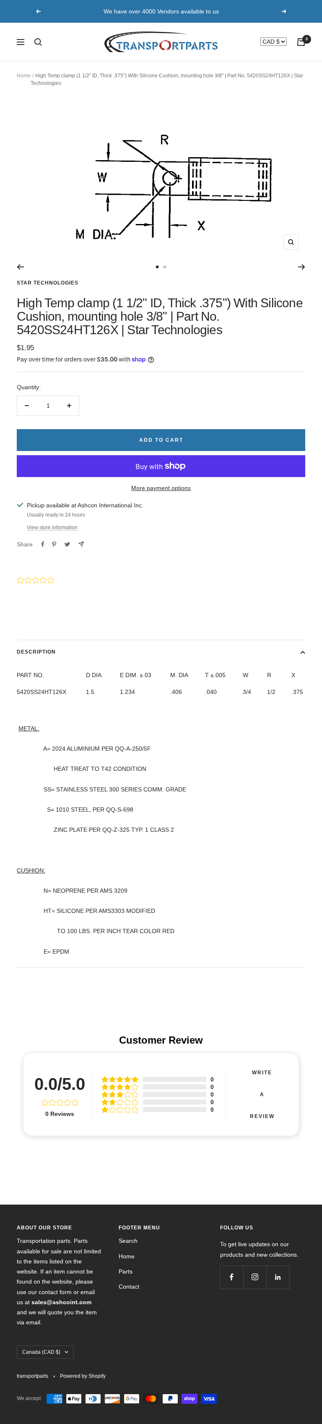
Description (36, 652)
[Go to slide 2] (165, 267)
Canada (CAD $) (41, 1352)
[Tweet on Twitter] (67, 544)
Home (24, 76)
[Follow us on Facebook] (231, 1277)
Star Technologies (47, 283)
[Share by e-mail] (81, 544)
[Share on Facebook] (42, 544)
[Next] (301, 267)
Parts (125, 1271)
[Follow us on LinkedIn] (277, 1277)
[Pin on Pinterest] (54, 544)
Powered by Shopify (83, 1376)
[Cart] (301, 42)
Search (128, 1240)
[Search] (38, 42)
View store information (52, 527)
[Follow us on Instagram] (254, 1277)
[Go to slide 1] (157, 267)
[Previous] (20, 267)
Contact (129, 1286)
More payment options (161, 488)
